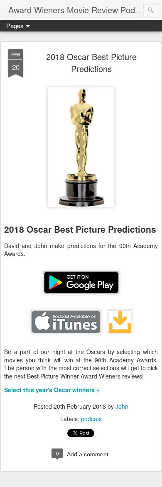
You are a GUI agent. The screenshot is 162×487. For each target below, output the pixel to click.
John (121, 406)
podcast (91, 419)
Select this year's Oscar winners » (52, 390)
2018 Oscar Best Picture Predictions (91, 63)
